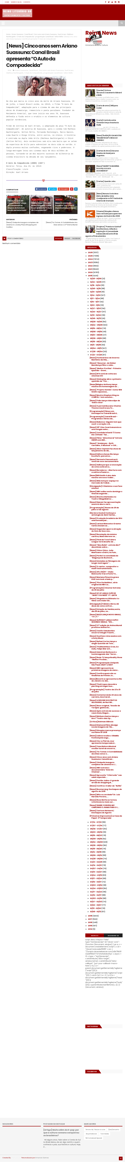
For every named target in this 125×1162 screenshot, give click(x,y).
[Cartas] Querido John (105, 181)
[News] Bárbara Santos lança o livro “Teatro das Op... (104, 717)
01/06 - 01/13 (95, 911)
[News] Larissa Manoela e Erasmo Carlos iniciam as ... (105, 524)
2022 (90, 266)
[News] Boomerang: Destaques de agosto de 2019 (106, 790)
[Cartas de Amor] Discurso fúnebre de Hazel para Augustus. (107, 153)
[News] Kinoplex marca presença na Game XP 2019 (105, 731)
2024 (90, 259)
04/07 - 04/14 (96, 868)
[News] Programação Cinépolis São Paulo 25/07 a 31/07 (104, 664)
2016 (90, 922)
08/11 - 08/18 (95, 345)
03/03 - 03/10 (96, 885)
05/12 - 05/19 (96, 852)
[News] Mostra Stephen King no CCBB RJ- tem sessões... (104, 396)
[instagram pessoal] (118, 2)
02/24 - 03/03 (96, 888)
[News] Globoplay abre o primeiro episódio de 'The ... (105, 380)
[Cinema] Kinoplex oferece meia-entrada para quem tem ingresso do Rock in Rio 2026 (109, 213)
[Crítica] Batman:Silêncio (101, 721)
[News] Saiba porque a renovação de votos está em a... (106, 466)
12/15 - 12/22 (95, 285)
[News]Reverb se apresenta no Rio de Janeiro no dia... (106, 680)
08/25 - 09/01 (96, 338)
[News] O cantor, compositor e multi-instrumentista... (104, 567)
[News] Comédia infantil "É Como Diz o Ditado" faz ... (105, 433)
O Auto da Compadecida (25, 37)
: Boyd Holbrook (91, 1134)
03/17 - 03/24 (96, 878)
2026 (90, 252)
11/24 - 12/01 (95, 295)
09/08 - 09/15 (96, 331)
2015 (90, 925)
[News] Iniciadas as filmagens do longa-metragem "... (105, 562)
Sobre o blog (16, 2)
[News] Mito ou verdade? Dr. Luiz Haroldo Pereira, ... (105, 795)
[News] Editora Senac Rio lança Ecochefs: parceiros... (104, 455)
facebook (76, 238)
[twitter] (109, 2)
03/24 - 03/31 (96, 875)
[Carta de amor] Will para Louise (107, 106)
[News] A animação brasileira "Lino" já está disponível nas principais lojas (65, 206)
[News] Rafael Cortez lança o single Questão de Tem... (103, 642)
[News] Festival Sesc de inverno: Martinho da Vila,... (105, 359)
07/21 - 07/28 (96, 355)
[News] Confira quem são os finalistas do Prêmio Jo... (103, 674)
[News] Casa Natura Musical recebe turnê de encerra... (103, 747)
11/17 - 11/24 (95, 298)
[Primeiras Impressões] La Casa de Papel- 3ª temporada (106, 817)
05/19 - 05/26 (96, 848)
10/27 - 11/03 (95, 308)
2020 (90, 272)
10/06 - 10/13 (95, 318)
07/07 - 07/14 (96, 825)
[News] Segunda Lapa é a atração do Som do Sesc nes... (105, 530)
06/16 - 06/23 (96, 835)
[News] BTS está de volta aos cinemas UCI (103, 375)
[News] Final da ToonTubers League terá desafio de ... (103, 540)
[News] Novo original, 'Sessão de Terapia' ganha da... (105, 706)
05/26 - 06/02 (96, 845)
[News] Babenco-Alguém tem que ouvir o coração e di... (105, 423)
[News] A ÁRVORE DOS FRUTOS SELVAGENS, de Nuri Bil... (103, 701)
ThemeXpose (16, 1158)
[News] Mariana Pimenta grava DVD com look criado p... (104, 578)
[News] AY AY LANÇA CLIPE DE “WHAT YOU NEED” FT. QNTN (103, 594)
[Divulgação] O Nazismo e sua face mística (106, 487)
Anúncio (94, 936)
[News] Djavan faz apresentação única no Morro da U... (105, 503)
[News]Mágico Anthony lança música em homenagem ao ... (104, 385)
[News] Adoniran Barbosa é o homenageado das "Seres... (103, 653)
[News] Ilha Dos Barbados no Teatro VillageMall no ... (103, 498)
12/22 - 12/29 (95, 282)
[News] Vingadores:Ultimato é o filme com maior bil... (104, 599)
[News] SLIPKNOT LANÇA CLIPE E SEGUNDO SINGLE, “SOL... (104, 621)
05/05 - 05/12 (96, 855)
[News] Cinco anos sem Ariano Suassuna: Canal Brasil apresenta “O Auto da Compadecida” (41, 206)
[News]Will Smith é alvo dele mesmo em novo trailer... (103, 476)
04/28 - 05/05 (96, 858)
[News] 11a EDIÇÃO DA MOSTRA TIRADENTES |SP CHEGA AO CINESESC (109, 137)
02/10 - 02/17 (96, 895)
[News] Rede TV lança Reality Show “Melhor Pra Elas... (106, 658)
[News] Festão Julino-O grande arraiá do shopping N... (104, 781)
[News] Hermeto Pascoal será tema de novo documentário (104, 460)
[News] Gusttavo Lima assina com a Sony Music (105, 637)
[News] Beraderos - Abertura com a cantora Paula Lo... (106, 471)
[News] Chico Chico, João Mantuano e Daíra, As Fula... (103, 551)
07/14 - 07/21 (96, 822)
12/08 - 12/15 (95, 288)
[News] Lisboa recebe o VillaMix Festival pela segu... (104, 736)
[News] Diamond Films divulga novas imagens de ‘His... (104, 726)
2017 (90, 919)
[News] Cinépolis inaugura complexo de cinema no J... (103, 763)
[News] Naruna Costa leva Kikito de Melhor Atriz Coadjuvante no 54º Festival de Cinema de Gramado (109, 197)
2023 (90, 262)
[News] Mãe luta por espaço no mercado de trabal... (104, 482)
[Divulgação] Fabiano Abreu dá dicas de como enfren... (104, 605)
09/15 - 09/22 (96, 328)
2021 (90, 269)
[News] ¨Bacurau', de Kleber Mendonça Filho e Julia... (103, 364)
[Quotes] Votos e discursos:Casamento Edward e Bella (109, 92)
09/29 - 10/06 (96, 321)
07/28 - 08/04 (96, 351)
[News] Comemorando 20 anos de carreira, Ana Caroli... (106, 696)
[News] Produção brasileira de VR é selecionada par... (106, 519)
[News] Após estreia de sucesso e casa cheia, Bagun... (105, 712)
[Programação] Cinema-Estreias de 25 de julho (105, 589)
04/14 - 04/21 (96, 865)
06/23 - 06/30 (96, 832)
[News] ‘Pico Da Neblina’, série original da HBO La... (104, 583)
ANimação (59, 199)
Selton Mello (59, 37)
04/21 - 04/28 (96, 862)
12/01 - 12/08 (95, 292)
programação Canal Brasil (44, 37)
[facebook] (105, 2)
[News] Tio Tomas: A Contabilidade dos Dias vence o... (106, 753)
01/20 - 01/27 (96, 905)
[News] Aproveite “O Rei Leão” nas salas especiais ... (106, 776)
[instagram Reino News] (115, 2)
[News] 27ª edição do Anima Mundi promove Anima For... (106, 626)
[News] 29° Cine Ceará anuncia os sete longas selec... (105, 428)
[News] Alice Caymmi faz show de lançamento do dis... (105, 450)
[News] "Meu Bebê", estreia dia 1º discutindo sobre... (105, 546)
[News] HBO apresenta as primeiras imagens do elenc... (104, 669)
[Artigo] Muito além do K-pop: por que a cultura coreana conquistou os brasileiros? (61, 1132)
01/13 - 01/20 (95, 908)
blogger (58, 238)
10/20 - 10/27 (96, 311)
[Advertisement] (100, 65)
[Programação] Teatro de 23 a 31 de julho (105, 690)
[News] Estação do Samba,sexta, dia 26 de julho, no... (105, 610)
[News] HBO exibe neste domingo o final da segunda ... (106, 492)
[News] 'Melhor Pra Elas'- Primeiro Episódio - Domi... (105, 369)
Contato (26, 2)
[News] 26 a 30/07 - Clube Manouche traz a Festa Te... (103, 573)
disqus (67, 238)
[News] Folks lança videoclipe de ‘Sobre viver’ (105, 401)
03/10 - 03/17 (96, 882)
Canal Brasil (28, 34)
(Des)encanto (113, 1129)
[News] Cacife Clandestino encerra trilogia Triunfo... (102, 631)
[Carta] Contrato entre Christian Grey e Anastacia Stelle (107, 122)
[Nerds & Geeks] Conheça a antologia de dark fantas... (103, 514)
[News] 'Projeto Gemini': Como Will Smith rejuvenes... (106, 391)
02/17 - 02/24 (96, 892)
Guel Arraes (62, 34)
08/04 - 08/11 (96, 348)
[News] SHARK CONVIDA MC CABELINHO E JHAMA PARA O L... (104, 806)
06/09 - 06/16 (96, 839)
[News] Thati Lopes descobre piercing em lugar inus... (103, 685)
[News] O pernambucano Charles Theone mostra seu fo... (105, 407)
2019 (90, 275)
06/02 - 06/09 (96, 842)
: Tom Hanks (104, 1134)
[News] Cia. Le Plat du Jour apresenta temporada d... (103, 742)
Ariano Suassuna (17, 34)
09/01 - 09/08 (96, 335)
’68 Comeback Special (93, 1138)
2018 (90, 916)
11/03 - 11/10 (95, 305)
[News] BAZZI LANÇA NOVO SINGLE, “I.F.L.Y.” (105, 615)
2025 (90, 256)
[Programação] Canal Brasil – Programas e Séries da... (103, 417)
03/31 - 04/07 (96, 872)
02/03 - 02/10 (96, 898)
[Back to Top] (121, 1158)
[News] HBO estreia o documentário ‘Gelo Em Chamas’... (102, 770)
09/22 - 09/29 (96, 325)
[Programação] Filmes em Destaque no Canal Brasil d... (104, 412)
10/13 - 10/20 (95, 315)
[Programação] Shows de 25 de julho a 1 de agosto (104, 508)
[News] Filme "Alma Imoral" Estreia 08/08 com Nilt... (106, 439)
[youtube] (112, 2)
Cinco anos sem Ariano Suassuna (45, 34)
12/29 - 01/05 (96, 278)
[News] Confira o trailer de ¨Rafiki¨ (106, 786)
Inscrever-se (113, 936)
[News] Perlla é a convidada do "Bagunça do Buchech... (104, 556)
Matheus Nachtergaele (14, 73)
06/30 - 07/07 (96, 829)
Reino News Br (101, 36)
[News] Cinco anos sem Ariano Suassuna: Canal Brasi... (104, 758)
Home (7, 2)
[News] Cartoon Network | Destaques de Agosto (102, 811)
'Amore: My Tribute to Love (95, 1129)
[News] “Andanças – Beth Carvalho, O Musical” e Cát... (104, 444)
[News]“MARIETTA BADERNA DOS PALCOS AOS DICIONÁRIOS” (107, 168)
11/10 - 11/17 (95, 302)
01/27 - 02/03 (96, 901)
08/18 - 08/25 (96, 341)
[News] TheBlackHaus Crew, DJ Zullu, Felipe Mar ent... (104, 648)
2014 (90, 929)
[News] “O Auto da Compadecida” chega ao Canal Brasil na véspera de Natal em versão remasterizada (16, 205)
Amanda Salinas (42, 1158)
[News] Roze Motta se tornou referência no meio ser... (103, 801)
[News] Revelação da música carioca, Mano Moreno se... (103, 535)
